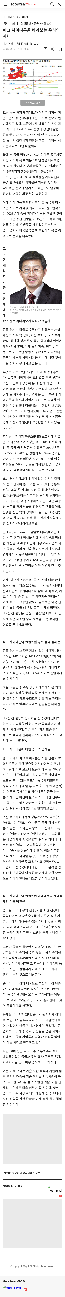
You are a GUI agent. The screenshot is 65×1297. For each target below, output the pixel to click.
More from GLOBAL (15, 1281)
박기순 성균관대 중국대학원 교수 (21, 43)
